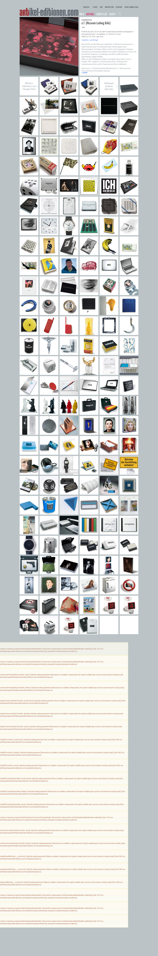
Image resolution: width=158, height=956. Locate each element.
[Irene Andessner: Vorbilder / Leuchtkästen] (109, 433)
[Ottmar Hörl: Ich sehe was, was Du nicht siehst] (129, 394)
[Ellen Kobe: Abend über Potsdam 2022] (49, 114)
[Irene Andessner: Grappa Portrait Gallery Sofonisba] (49, 593)
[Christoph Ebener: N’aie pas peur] (109, 613)
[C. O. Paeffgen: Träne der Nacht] (89, 314)
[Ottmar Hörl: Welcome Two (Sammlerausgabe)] (49, 413)
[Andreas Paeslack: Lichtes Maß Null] (129, 493)
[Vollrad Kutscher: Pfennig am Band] (89, 433)
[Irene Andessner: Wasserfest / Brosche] (49, 453)
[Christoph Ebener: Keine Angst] (69, 633)
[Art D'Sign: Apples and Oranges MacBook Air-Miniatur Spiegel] (129, 274)
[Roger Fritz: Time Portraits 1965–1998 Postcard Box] (129, 194)
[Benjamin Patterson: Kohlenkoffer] (49, 613)
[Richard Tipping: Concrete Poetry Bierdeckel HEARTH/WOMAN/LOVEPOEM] (29, 254)
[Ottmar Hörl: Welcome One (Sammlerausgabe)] (69, 413)
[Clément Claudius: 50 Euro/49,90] (89, 114)
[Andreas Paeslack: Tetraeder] (69, 513)
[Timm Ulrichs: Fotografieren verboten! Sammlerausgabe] (29, 633)
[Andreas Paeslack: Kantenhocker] (29, 513)
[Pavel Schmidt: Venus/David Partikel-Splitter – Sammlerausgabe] (29, 533)
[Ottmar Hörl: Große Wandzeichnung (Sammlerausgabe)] (129, 533)
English (86, 7)
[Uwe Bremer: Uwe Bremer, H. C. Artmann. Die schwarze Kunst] (129, 114)
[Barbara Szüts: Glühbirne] (109, 314)
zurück (85, 72)
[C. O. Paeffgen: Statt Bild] (109, 334)
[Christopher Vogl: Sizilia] (89, 334)
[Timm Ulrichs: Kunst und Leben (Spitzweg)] (29, 294)
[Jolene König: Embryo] (89, 274)
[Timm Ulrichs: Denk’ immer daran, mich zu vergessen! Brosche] (69, 493)
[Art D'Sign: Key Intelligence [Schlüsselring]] (29, 114)
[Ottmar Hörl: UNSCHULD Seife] (129, 553)
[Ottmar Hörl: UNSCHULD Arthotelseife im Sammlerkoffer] (69, 553)
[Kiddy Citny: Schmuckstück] (29, 174)
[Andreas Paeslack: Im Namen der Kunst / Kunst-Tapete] (89, 493)
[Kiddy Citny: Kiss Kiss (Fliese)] (129, 354)
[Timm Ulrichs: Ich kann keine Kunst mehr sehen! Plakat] (69, 473)
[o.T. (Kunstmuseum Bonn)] (89, 94)
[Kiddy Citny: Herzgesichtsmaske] (109, 154)
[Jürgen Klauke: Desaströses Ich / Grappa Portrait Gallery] (29, 433)
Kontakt (119, 7)
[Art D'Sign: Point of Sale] (49, 394)
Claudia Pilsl (86, 20)
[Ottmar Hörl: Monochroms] (89, 533)
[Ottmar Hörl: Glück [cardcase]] (69, 134)
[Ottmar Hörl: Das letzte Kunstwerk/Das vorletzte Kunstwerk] (89, 214)
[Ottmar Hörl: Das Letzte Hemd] (69, 214)
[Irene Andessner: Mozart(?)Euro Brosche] (69, 314)
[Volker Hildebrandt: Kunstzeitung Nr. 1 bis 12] (89, 613)
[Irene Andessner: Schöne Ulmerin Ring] (129, 294)
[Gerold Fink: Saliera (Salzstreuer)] (89, 374)
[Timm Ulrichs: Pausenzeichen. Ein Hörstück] (49, 214)
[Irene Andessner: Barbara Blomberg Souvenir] (89, 453)
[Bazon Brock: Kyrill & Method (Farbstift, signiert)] (69, 394)
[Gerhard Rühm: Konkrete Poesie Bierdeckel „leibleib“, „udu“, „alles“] (129, 214)
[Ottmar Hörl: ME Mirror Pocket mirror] (109, 274)
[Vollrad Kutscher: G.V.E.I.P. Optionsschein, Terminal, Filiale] (69, 433)
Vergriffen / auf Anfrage (89, 40)
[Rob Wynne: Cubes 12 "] (69, 613)
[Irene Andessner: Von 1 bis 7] (109, 593)
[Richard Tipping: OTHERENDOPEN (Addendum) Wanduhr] (49, 234)
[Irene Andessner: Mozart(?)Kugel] (49, 314)
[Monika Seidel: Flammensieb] (49, 433)
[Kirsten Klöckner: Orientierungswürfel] (49, 374)
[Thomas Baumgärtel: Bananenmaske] (109, 174)
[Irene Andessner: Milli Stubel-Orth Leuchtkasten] (129, 433)
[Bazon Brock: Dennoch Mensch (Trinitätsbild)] (49, 254)
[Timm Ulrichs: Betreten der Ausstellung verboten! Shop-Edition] (109, 473)
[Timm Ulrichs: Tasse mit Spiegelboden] (49, 473)
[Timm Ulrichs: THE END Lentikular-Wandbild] (29, 234)
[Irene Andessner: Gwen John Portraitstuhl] (109, 573)
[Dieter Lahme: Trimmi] (49, 354)
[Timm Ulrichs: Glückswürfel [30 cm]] (29, 194)
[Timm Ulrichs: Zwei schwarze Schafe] (89, 234)
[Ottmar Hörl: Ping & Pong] (49, 194)
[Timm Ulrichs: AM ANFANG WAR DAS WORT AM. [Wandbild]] (109, 114)
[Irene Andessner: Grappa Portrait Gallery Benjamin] (29, 593)
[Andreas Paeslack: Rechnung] (109, 374)
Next (75, 46)
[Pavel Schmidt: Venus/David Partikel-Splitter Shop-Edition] (129, 513)
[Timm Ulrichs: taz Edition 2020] (89, 154)
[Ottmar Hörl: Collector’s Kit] (89, 413)
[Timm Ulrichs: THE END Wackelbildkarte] (89, 294)
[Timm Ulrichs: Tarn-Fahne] (69, 174)
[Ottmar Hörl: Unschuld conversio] (109, 553)
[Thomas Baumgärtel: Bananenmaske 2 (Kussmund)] (89, 174)
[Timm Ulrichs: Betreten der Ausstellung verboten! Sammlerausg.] (129, 473)
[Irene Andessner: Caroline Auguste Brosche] (69, 453)
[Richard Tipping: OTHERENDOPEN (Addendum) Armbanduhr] (69, 234)
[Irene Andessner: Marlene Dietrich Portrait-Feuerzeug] (89, 573)
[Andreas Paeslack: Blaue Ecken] (109, 513)
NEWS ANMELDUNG (131, 7)
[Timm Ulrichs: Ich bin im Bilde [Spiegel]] (109, 194)
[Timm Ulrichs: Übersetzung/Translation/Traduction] (129, 134)
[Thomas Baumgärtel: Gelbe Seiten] (49, 274)
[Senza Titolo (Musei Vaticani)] (49, 94)
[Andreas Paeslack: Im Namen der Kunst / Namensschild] (89, 513)
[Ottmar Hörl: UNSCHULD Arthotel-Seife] (89, 553)
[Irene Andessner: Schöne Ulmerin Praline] (109, 294)
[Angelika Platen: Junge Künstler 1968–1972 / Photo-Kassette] (69, 254)
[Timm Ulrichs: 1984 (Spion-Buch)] (109, 234)
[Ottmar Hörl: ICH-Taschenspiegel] (89, 394)
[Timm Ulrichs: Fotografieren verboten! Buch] (29, 613)
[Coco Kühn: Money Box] (69, 354)
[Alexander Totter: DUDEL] (89, 354)
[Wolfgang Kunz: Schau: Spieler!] (29, 134)
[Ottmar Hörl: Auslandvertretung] (109, 413)
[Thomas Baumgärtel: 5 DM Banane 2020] (129, 154)
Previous (22, 46)
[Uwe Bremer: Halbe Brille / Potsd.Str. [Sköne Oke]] (69, 114)
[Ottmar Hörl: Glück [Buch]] (89, 134)
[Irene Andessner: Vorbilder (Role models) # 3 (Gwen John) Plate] (129, 573)
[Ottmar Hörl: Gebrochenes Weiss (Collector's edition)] (109, 533)
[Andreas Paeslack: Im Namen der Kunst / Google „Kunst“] (29, 394)
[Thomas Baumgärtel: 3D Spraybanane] (109, 254)
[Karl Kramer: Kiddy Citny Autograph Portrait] (29, 154)
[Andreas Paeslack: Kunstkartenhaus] (109, 493)
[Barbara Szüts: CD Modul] (29, 334)
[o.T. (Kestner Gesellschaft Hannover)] (69, 94)
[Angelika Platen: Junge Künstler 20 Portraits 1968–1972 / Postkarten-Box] (89, 254)
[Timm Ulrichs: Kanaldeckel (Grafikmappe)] (49, 134)
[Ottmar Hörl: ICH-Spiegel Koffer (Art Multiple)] (109, 394)
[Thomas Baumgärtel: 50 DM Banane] (29, 274)
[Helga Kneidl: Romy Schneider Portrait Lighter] (69, 573)
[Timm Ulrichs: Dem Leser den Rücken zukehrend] (129, 94)
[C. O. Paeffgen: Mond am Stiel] (129, 334)
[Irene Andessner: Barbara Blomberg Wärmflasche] (109, 453)
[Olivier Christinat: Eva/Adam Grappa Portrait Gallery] (129, 413)
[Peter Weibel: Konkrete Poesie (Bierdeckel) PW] (69, 154)
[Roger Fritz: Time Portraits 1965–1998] (29, 214)
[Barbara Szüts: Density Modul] (129, 314)
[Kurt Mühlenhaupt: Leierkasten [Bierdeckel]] (109, 134)
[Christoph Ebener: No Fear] (129, 613)
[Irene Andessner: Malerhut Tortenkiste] (129, 453)
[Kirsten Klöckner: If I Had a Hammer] (69, 374)
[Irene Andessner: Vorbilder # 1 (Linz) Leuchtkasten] (29, 473)
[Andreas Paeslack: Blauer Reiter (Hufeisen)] (29, 314)
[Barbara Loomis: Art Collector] (29, 354)
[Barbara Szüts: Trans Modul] (69, 334)
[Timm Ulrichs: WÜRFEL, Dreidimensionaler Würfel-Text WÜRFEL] (49, 493)
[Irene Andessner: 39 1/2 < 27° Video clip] (69, 593)
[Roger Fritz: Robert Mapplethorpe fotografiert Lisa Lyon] (69, 194)
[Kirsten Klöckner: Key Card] (29, 374)
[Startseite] (49, 12)
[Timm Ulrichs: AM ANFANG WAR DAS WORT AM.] (69, 294)
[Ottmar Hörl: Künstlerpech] (49, 553)
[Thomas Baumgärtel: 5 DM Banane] (129, 254)
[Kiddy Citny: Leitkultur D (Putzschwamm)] (109, 354)
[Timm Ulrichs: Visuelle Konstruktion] (49, 154)
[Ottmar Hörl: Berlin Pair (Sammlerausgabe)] (29, 413)
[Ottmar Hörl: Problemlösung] (69, 533)
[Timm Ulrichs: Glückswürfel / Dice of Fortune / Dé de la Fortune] (49, 633)
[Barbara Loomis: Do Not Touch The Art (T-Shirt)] (89, 633)
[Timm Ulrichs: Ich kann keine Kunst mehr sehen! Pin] (89, 473)
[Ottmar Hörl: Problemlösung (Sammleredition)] (49, 533)
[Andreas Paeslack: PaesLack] (49, 513)
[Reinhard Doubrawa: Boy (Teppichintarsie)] (69, 274)
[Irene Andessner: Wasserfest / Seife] (29, 453)
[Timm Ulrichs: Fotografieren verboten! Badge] (129, 593)
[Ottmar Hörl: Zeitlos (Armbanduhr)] (29, 553)
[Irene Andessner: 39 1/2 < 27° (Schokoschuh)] (89, 593)
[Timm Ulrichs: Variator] (89, 194)
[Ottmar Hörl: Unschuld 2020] (129, 174)
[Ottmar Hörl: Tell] (29, 573)
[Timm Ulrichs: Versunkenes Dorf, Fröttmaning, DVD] (29, 493)
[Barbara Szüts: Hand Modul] (49, 334)
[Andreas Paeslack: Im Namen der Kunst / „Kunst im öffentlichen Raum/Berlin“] (129, 374)
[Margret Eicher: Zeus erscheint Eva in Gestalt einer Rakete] (49, 174)
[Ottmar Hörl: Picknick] (49, 573)
